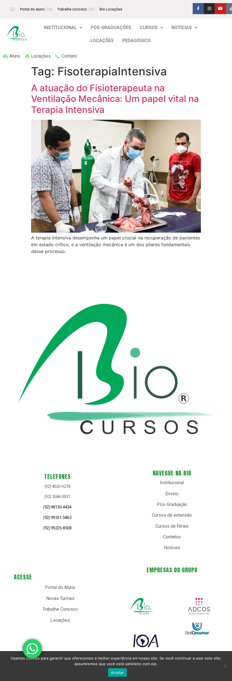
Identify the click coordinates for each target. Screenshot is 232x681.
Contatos (172, 537)
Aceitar (117, 672)
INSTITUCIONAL (60, 27)
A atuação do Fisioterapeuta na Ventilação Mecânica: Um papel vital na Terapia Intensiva (115, 98)
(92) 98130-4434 (57, 507)
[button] (63, 27)
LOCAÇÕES (102, 40)
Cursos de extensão (172, 515)
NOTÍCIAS (181, 27)
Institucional (172, 482)
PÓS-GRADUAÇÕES (111, 27)
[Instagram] (209, 8)
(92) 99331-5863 (57, 517)
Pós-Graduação (172, 504)
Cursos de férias (171, 526)
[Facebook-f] (198, 8)
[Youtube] (220, 8)
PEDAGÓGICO (136, 40)
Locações (60, 620)
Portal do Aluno (60, 587)
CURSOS (149, 27)
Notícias (172, 547)
